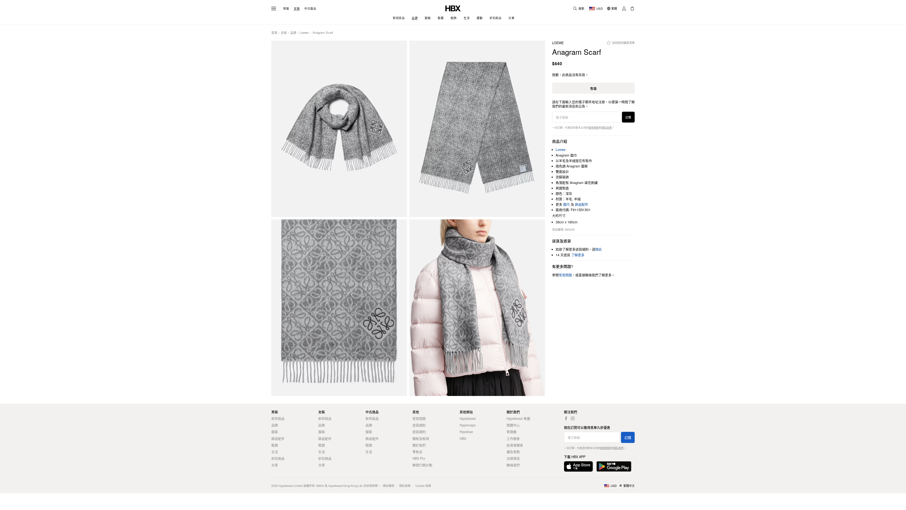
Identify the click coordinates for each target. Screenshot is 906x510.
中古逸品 (310, 8)
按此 (598, 249)
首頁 (274, 33)
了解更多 (577, 254)
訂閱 (628, 117)
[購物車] (632, 8)
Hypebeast (468, 418)
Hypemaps (468, 425)
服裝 (274, 431)
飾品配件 (581, 204)
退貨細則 (419, 431)
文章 (274, 465)
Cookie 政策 (423, 486)
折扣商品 (278, 458)
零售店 (417, 452)
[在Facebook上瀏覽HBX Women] (566, 418)
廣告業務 (513, 452)
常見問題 (419, 418)
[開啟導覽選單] (273, 8)
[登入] (624, 8)
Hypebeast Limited (291, 486)
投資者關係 (515, 445)
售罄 (593, 88)
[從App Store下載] (578, 466)
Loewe (304, 33)
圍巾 (566, 204)
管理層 (511, 431)
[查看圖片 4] (477, 307)
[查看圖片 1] (339, 129)
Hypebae (466, 431)
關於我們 (419, 445)
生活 (274, 452)
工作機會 (513, 438)
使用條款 (593, 127)
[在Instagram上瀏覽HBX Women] (572, 418)
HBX (463, 438)
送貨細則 (419, 425)
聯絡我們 (513, 465)
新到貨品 (278, 418)
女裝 (297, 8)
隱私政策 (606, 127)
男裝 (286, 8)
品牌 (293, 33)
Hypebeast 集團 (518, 418)
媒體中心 (513, 425)
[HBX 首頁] (453, 8)
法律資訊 (513, 458)
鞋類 (274, 445)
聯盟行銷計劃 (422, 465)
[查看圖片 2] (477, 129)
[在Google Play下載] (613, 466)
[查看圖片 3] (339, 307)
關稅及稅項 (420, 438)
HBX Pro (418, 458)
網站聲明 (388, 486)
